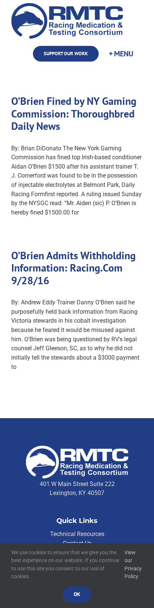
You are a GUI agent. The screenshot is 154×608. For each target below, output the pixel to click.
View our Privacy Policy (133, 564)
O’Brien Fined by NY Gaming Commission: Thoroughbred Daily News (73, 113)
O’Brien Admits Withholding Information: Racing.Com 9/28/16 (73, 267)
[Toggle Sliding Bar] (120, 54)
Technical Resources (77, 534)
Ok (77, 594)
